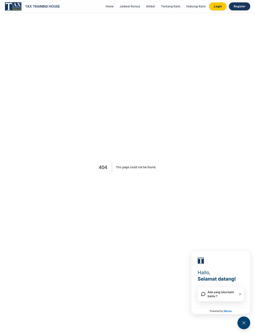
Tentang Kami (170, 6)
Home (110, 6)
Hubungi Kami (196, 6)
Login (218, 6)
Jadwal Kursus (130, 6)
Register (239, 6)
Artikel (150, 6)
